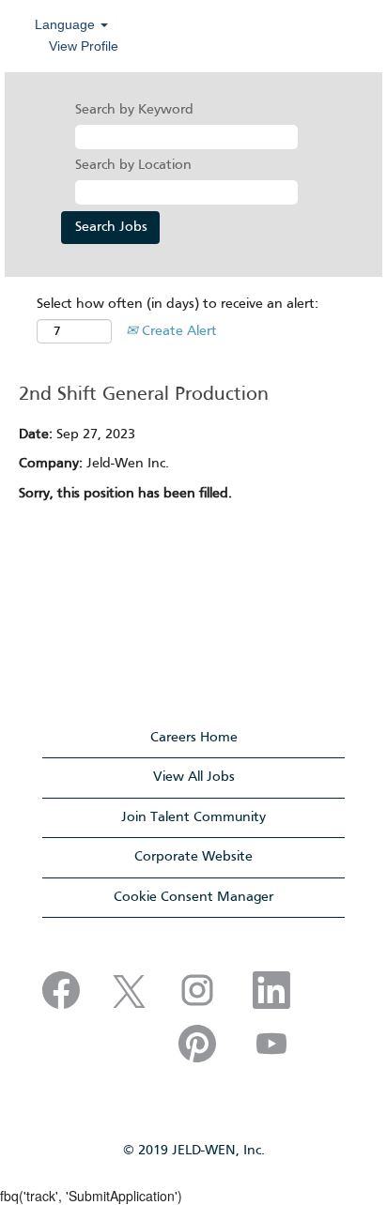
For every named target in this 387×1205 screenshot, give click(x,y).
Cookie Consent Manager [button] (193, 897)
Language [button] (67, 24)
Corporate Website (193, 856)
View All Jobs (194, 777)
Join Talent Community (193, 817)
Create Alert (177, 331)
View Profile (83, 45)
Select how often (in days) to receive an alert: (177, 304)
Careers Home (194, 737)
